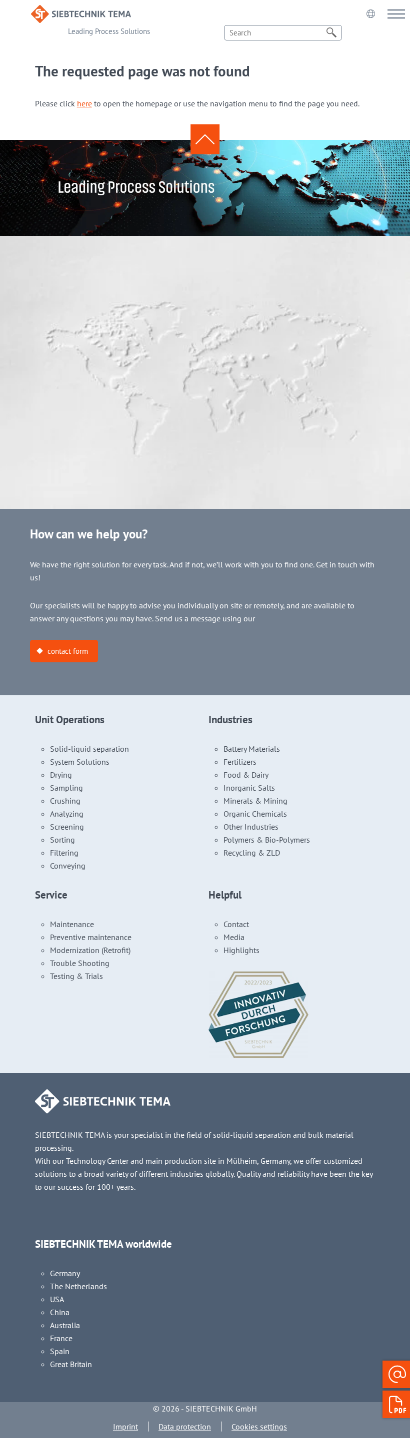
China (60, 1312)
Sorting (62, 840)
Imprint (125, 1427)
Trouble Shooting (80, 963)
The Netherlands (78, 1286)
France (61, 1338)
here (84, 103)
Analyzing (67, 814)
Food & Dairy (246, 775)
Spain (60, 1351)
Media (234, 937)
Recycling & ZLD (252, 853)
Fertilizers (240, 762)
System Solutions (80, 762)
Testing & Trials (76, 976)
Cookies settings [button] (259, 1427)
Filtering (64, 853)
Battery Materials (252, 749)
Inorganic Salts (249, 788)
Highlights (242, 950)
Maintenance (72, 924)
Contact (236, 924)
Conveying (68, 866)
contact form (68, 651)
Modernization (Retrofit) (90, 950)
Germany (65, 1273)
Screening (67, 827)
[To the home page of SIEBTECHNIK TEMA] (81, 11)
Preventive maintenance (91, 937)
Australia (65, 1325)
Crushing (65, 801)
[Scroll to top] (205, 139)
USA (57, 1299)
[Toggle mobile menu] (396, 13)
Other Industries (251, 827)
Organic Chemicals (255, 814)
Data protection (184, 1427)
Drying (61, 775)
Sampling (66, 788)
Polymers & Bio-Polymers (267, 840)
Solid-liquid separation (89, 749)
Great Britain (71, 1364)
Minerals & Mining (256, 801)
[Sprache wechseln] (370, 13)
